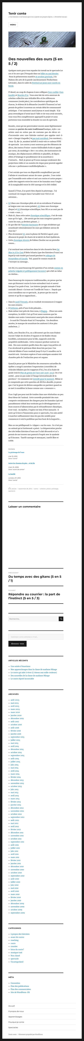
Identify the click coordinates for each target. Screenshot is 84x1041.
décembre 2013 (17, 780)
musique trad (16, 952)
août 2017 (15, 721)
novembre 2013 (17, 783)
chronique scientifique (40, 215)
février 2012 (16, 829)
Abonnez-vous (17, 644)
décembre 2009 (17, 903)
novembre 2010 (17, 869)
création (43, 489)
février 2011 (15, 860)
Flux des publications (20, 986)
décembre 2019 (17, 718)
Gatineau (14, 308)
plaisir (48, 489)
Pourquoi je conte (16, 1022)
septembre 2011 (17, 842)
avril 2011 (15, 854)
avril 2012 (15, 826)
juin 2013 (14, 789)
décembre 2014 (17, 749)
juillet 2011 (15, 848)
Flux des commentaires (21, 989)
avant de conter (17, 937)
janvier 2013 (16, 805)
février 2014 (16, 777)
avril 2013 (15, 795)
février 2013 (16, 802)
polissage (55, 489)
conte (36, 489)
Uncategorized (17, 962)
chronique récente (21, 240)
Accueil (11, 1006)
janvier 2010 (16, 900)
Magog (44, 311)
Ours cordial (53, 92)
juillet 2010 (15, 882)
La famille (11, 474)
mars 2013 (15, 799)
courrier (14, 946)
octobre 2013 (16, 786)
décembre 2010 (17, 866)
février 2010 (16, 897)
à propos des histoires (20, 934)
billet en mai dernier (49, 73)
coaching (14, 940)
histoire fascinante (30, 225)
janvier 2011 (16, 863)
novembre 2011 (17, 836)
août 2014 (15, 758)
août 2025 (15, 700)
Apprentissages (15, 1017)
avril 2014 (15, 771)
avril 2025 (15, 706)
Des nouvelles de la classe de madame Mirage (30, 676)
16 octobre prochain (44, 77)
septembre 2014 (17, 755)
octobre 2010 (16, 873)
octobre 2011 (16, 839)
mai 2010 (14, 888)
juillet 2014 (15, 762)
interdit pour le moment (43, 379)
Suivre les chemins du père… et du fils (21, 463)
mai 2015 (14, 743)
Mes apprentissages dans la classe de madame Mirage (34, 669)
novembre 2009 (17, 907)
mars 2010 (15, 894)
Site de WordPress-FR (20, 992)
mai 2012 (14, 823)
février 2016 (16, 731)
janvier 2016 (16, 734)
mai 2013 (14, 792)
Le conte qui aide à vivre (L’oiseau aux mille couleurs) (34, 672)
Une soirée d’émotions (20, 666)
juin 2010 (14, 885)
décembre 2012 (17, 808)
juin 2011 (14, 851)
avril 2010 (15, 891)
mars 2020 (15, 712)
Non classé (15, 956)
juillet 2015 (15, 740)
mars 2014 (15, 774)
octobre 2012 (16, 814)
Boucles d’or (23, 95)
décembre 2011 (17, 832)
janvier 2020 (16, 715)
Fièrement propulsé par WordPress (30, 1034)
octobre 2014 (16, 752)
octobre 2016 (16, 725)
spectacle (11, 491)
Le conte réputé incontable (22, 679)
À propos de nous (16, 1011)
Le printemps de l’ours (16, 452)
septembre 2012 (17, 817)
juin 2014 (14, 765)
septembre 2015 (17, 737)
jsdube (13, 489)
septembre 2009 (18, 913)
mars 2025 (15, 709)
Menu (13, 25)
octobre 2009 (16, 910)
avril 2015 (15, 746)
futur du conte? (17, 949)
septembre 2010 (17, 876)
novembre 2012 (17, 811)
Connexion (15, 983)
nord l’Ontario (21, 302)
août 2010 (15, 879)
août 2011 (15, 845)
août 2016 (15, 728)
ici (9, 203)
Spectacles (13, 1027)
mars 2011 (15, 857)
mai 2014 (14, 768)
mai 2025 (15, 703)
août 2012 (15, 820)
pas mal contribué (40, 138)
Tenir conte (17, 13)
